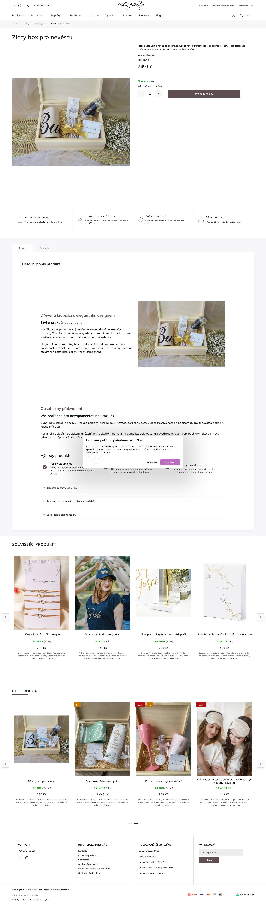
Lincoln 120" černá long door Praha (156, 867)
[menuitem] (20, 15)
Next (260, 617)
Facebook (14, 5)
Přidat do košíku (204, 93)
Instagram (19, 5)
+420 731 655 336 (26, 850)
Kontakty (203, 5)
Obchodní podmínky (88, 864)
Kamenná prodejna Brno (222, 5)
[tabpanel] (41, 612)
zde (108, 452)
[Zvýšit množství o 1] (158, 93)
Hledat (209, 860)
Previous (6, 617)
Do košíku (104, 668)
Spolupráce (243, 5)
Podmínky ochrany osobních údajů (95, 868)
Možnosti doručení (152, 86)
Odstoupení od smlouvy (89, 873)
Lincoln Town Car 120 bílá (151, 862)
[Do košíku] (102, 593)
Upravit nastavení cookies (27, 895)
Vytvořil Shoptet (247, 895)
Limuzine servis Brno (149, 850)
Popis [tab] (22, 248)
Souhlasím (170, 462)
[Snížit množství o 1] (141, 93)
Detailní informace (146, 54)
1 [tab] (130, 823)
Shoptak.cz (46, 900)
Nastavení (152, 462)
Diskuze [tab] (44, 248)
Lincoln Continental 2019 (151, 873)
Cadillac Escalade (147, 856)
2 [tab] (136, 823)
